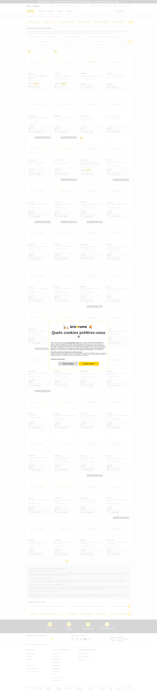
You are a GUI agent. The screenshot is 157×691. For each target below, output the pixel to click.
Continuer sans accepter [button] (58, 358)
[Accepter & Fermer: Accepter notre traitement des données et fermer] (89, 364)
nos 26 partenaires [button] (70, 342)
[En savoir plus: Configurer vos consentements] (68, 364)
